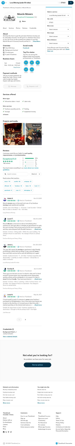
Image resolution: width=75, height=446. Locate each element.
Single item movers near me (45, 392)
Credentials (33, 28)
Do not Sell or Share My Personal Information (63, 430)
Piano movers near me (43, 400)
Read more (17, 67)
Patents (58, 425)
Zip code (50, 19)
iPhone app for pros (44, 427)
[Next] (25, 319)
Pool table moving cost (9, 397)
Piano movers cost (8, 400)
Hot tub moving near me (44, 397)
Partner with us (7, 420)
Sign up (23, 418)
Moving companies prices (10, 389)
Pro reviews (41, 425)
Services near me (26, 422)
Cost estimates (25, 425)
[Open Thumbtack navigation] (4, 2)
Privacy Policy (60, 422)
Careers (5, 424)
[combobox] (33, 3)
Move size (50, 26)
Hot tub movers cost (8, 395)
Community (41, 420)
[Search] (71, 3)
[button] (9, 17)
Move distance (51, 40)
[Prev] (19, 319)
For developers (7, 422)
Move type (50, 33)
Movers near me (42, 389)
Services (11, 28)
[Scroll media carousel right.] (43, 134)
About (5, 28)
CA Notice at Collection (63, 427)
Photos (18, 28)
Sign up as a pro (43, 418)
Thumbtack (6, 7)
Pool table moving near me (45, 395)
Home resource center (27, 427)
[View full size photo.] (14, 134)
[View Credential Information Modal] (13, 329)
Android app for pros (44, 429)
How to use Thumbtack (28, 416)
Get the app (24, 420)
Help (57, 416)
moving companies (16, 7)
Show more (6, 403)
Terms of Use (60, 420)
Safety (58, 418)
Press (4, 426)
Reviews (24, 28)
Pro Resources (42, 422)
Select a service (52, 12)
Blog (4, 429)
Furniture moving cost (9, 392)
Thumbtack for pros (44, 416)
